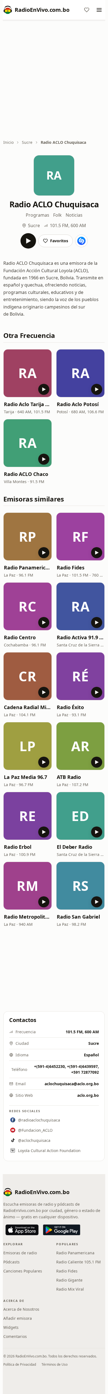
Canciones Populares (22, 1271)
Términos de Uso (55, 1364)
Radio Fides (70, 567)
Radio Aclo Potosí (77, 404)
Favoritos (59, 240)
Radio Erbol (17, 847)
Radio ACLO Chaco (26, 474)
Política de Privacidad (19, 1364)
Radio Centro (20, 637)
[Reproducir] (28, 241)
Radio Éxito (70, 707)
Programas (37, 215)
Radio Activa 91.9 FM (80, 637)
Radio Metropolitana (27, 916)
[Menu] (99, 9)
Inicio (8, 142)
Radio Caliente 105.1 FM (78, 1261)
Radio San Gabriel (78, 916)
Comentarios (15, 1336)
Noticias (74, 215)
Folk (57, 215)
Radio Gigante (69, 1280)
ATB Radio (69, 777)
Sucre (27, 142)
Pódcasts (11, 1261)
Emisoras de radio (20, 1252)
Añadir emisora (17, 1318)
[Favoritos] (86, 10)
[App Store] (22, 1229)
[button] (27, 373)
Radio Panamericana (27, 567)
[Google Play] (61, 1229)
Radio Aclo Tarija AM (27, 404)
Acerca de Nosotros (21, 1309)
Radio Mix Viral (70, 1289)
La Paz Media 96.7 (25, 777)
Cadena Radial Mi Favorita (27, 707)
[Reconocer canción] (81, 241)
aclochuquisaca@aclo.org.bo (72, 1083)
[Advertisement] (54, 80)
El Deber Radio (74, 847)
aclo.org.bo (88, 1095)
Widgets (11, 1327)
